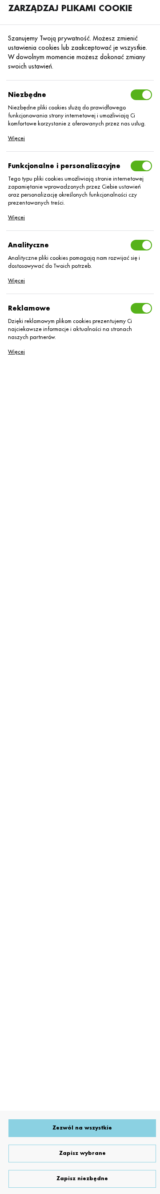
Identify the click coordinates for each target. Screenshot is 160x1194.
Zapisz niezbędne (82, 1178)
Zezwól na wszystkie (82, 1127)
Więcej (16, 138)
